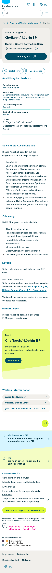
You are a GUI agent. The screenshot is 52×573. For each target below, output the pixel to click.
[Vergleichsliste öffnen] (35, 5)
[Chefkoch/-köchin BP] (26, 354)
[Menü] (47, 13)
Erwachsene (8, 486)
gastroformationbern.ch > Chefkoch (25, 408)
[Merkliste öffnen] (28, 5)
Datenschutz (24, 554)
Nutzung (26, 560)
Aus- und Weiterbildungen (24, 23)
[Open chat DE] (45, 423)
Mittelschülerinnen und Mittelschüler (21, 482)
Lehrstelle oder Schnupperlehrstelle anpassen (21, 492)
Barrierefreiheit (10, 560)
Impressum (8, 554)
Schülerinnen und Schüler (15, 477)
